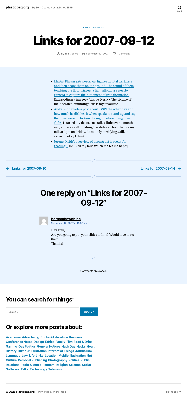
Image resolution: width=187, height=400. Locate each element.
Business (75, 337)
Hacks (81, 346)
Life (32, 355)
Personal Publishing (32, 360)
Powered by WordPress (52, 391)
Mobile (64, 355)
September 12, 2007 (97, 53)
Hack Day (68, 346)
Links (86, 27)
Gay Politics (27, 346)
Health (91, 346)
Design (39, 342)
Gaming (11, 346)
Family (60, 342)
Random (98, 27)
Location (51, 355)
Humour (24, 351)
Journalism (83, 351)
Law (25, 355)
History (11, 351)
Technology (38, 369)
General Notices (48, 346)
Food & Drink (83, 342)
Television (55, 369)
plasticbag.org (17, 7)
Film (69, 342)
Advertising (30, 337)
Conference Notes (19, 342)
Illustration (39, 351)
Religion (62, 365)
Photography (57, 360)
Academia (13, 337)
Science (74, 365)
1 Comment (123, 53)
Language (13, 355)
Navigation (77, 355)
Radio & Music (31, 365)
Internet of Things (61, 351)
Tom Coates (71, 53)
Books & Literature (54, 337)
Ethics (49, 342)
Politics (74, 360)
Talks (24, 369)
